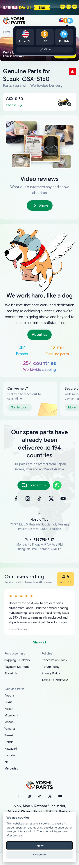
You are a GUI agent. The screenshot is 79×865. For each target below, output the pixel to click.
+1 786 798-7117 (42, 540)
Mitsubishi (11, 715)
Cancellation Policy (54, 660)
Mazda (9, 722)
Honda (8, 742)
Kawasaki (10, 749)
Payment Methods (16, 667)
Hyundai (9, 755)
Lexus (8, 702)
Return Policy (50, 667)
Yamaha (9, 729)
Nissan (8, 709)
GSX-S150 (14, 99)
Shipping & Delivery (17, 660)
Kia (6, 762)
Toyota (9, 695)
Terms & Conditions (55, 680)
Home (7, 31)
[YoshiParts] (39, 785)
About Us (10, 673)
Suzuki (8, 735)
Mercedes (11, 768)
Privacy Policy (51, 673)
